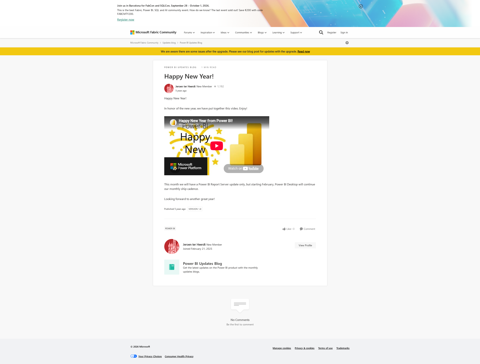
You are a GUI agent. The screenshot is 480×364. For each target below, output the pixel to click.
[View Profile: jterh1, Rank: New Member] (169, 88)
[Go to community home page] (153, 32)
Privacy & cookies (304, 348)
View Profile (305, 245)
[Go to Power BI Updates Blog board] (171, 267)
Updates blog (169, 42)
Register (331, 32)
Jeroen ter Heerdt (186, 86)
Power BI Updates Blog (191, 42)
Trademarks (343, 348)
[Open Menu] (347, 42)
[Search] (321, 32)
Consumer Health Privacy (179, 356)
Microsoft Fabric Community (144, 42)
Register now (125, 19)
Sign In (344, 32)
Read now (304, 51)
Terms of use (325, 348)
